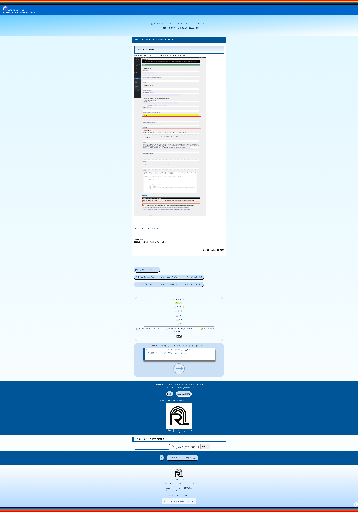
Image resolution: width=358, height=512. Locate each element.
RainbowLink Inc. (177, 484)
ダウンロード (16, 12)
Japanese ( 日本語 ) (184, 394)
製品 (4, 12)
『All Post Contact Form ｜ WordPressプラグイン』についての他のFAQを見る (168, 277)
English (169, 394)
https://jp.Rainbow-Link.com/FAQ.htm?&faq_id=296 (186, 384)
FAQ (169, 24)
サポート (22, 12)
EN (32, 12)
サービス (8, 12)
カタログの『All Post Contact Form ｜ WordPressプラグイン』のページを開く (168, 284)
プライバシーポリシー (182, 495)
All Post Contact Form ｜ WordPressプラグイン (192, 24)
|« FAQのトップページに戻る (147, 270)
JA (34, 12)
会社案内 (28, 12)
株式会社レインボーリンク (17, 10)
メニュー (172, 495)
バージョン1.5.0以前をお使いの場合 (151, 228)
